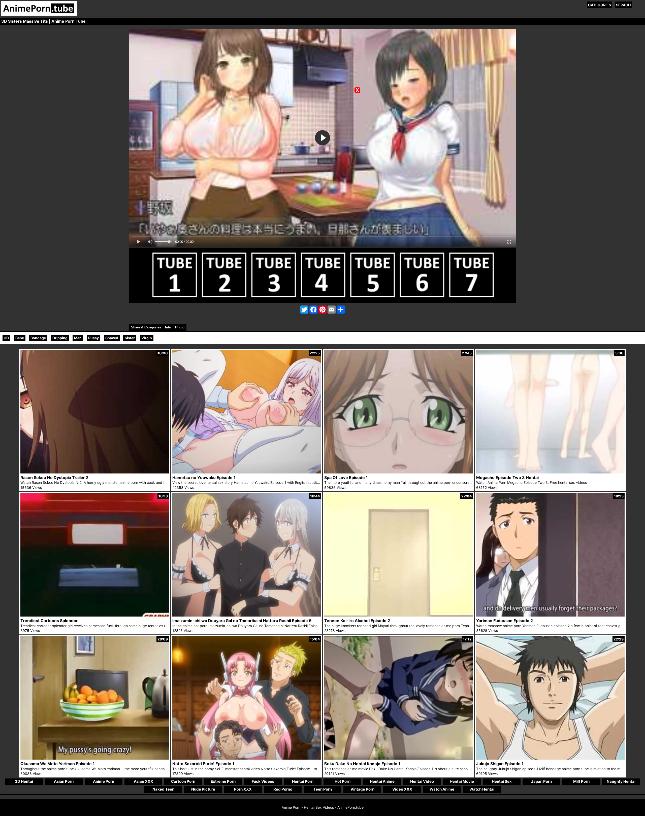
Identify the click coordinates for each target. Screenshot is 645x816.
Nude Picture (203, 789)
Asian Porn (64, 781)
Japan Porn (541, 781)
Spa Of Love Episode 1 (346, 477)
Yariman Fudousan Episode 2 (504, 620)
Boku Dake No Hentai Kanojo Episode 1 (362, 763)
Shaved (111, 338)
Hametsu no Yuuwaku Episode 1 (204, 477)
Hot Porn (342, 781)
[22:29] (550, 758)
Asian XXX (143, 781)
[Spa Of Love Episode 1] (398, 472)
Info (168, 327)
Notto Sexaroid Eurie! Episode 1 (203, 763)
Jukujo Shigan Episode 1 (500, 763)
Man (78, 338)
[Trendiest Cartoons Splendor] (94, 615)
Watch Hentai (481, 789)
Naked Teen (163, 789)
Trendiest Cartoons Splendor (49, 620)
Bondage (38, 338)
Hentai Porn (302, 781)
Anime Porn (103, 781)
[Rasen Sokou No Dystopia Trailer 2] (94, 472)
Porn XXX (243, 789)
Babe (19, 338)
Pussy (93, 338)
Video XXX (402, 789)
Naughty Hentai (621, 781)
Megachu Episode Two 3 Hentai (507, 477)
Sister (130, 338)
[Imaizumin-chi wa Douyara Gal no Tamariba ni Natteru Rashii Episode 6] (246, 615)
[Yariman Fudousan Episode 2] (550, 615)
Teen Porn (322, 789)
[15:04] (246, 758)
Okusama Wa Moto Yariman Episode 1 (57, 763)
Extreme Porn (223, 781)
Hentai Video (422, 781)
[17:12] (398, 758)
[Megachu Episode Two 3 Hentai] (550, 472)
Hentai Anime (382, 781)
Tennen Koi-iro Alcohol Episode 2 (357, 620)
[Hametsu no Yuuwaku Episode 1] (246, 472)
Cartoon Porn (183, 781)
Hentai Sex (502, 781)
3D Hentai (24, 781)
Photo (179, 327)
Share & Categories (146, 327)
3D (6, 338)
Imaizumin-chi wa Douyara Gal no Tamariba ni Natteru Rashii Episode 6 (242, 620)
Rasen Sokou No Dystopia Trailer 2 (54, 477)
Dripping (60, 338)
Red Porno (282, 789)
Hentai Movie (462, 781)
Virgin (146, 338)
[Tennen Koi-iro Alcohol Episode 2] (398, 615)
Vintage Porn (362, 789)
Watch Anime (442, 789)
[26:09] (94, 758)
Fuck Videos (263, 781)
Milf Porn (581, 781)
